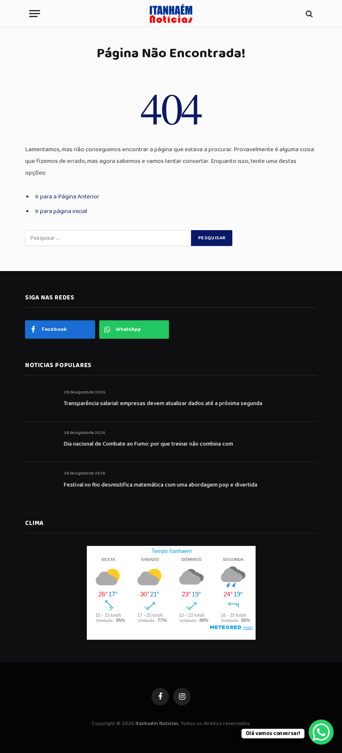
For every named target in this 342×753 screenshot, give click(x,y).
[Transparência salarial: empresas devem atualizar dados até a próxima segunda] (40, 401)
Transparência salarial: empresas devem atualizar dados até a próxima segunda (163, 403)
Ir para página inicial (61, 211)
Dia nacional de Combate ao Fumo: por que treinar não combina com (148, 444)
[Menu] (34, 13)
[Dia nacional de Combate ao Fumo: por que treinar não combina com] (40, 442)
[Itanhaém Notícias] (171, 13)
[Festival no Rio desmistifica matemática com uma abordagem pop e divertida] (40, 482)
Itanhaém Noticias (157, 723)
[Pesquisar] (308, 13)
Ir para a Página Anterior (67, 197)
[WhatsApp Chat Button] (321, 732)
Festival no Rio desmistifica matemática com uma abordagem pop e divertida (160, 485)
